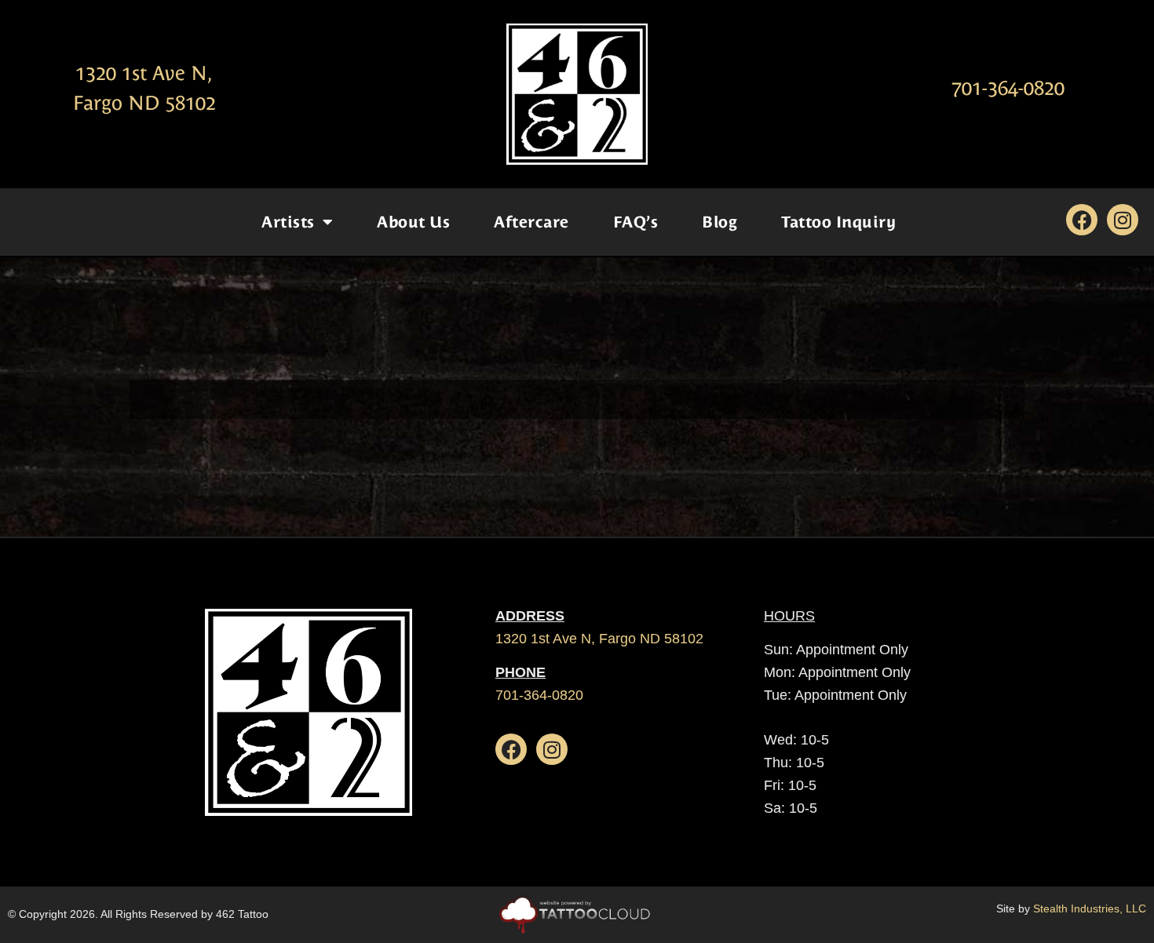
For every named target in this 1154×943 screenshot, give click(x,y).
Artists (288, 222)
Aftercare (531, 222)
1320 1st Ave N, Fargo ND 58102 (599, 638)
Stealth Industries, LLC (1089, 908)
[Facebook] (1081, 219)
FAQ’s (636, 222)
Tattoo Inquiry (838, 222)
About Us (413, 222)
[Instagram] (1122, 219)
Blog (719, 222)
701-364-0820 (1008, 88)
